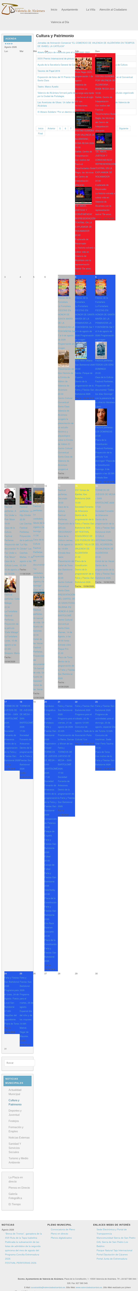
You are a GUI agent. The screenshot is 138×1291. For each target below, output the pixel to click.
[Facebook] (40, 1272)
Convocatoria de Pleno (63, 1229)
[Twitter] (47, 1272)
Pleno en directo (59, 1233)
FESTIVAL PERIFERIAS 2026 (20, 1263)
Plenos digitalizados (61, 1237)
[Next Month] (12, 43)
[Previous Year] (5, 43)
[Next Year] (10, 43)
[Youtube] (53, 1272)
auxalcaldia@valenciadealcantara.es (48, 1287)
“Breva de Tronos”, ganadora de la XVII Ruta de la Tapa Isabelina (23, 1235)
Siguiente (123, 128)
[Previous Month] (8, 43)
